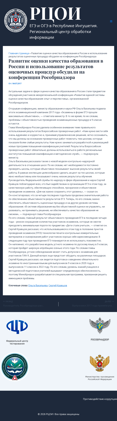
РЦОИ (55, 12)
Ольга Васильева (38, 285)
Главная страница (19, 53)
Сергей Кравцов (58, 285)
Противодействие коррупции (100, 399)
